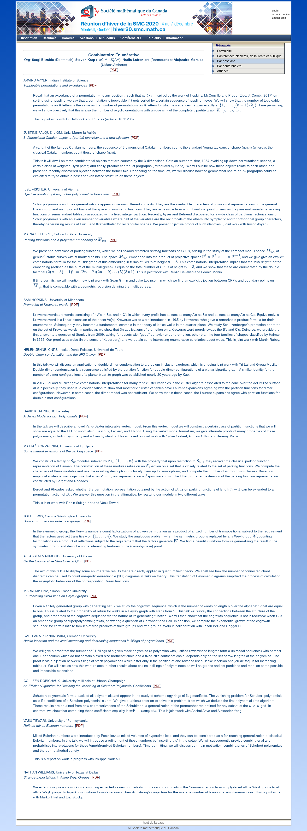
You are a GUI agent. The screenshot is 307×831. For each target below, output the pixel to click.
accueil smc (279, 17)
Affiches (223, 71)
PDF (114, 70)
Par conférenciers (229, 66)
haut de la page (153, 822)
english (276, 10)
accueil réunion (280, 14)
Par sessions (226, 61)
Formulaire (224, 51)
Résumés (223, 45)
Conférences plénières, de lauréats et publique (249, 56)
